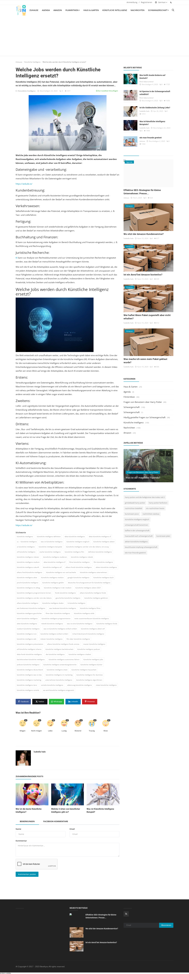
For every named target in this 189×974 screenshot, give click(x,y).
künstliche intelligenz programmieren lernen (34, 593)
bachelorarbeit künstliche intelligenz (31, 659)
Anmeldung (132, 2)
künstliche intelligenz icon (27, 634)
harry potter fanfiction (158, 503)
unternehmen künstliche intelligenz (58, 680)
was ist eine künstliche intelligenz (79, 623)
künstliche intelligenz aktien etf (93, 629)
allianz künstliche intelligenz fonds (93, 593)
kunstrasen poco (132, 514)
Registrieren (146, 2)
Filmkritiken (71, 10)
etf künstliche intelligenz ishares (29, 649)
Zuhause (33, 10)
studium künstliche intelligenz (28, 629)
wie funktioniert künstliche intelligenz (31, 608)
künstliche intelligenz (25, 536)
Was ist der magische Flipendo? (143, 477)
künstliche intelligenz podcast (88, 649)
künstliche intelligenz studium (28, 562)
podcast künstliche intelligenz (28, 664)
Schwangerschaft (157, 10)
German (162, 2)
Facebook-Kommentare (55, 821)
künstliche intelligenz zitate (57, 670)
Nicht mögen (36, 730)
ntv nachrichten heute (155, 508)
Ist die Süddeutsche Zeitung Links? (154, 107)
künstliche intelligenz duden (53, 603)
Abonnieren (166, 925)
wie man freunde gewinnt (150, 138)
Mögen (22, 730)
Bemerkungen (27, 821)
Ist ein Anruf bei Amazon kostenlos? (143, 274)
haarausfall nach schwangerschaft (139, 536)
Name (18, 829)
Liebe (50, 730)
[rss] (126, 914)
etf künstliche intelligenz (26, 552)
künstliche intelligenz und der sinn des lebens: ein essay (87, 547)
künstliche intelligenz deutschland (30, 670)
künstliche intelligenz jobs (93, 659)
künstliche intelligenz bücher (91, 664)
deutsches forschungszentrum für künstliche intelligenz (89, 582)
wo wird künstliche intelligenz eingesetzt (58, 690)
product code (4, 973)
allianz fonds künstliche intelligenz (79, 567)
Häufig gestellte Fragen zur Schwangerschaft (144, 417)
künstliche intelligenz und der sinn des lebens (34, 598)
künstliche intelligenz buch (103, 577)
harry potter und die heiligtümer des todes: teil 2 (145, 497)
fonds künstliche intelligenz (65, 593)
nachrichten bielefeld (133, 508)
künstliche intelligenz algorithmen (89, 680)
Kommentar (21, 840)
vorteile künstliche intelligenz (52, 685)
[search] (173, 10)
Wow (105, 730)
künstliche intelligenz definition (49, 536)
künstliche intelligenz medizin (52, 577)
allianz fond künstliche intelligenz (29, 572)
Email (72, 829)
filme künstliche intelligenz (79, 562)
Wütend (78, 730)
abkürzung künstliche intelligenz (79, 685)
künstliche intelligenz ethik (84, 613)
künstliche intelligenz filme (90, 608)
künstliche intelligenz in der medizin (57, 588)
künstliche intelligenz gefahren (96, 598)
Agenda (46, 10)
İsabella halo (40, 751)
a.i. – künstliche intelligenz (27, 541)
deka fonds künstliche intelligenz (29, 654)
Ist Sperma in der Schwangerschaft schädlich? (154, 92)
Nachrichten (137, 10)
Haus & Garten (91, 10)
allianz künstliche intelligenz (27, 603)
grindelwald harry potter (135, 503)
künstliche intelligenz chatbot (80, 654)
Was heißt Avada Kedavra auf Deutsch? (152, 76)
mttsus (142, 141)
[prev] (161, 453)
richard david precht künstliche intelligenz (88, 634)
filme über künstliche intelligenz (58, 613)
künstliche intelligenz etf (52, 567)
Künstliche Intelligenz (114, 10)
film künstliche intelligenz (103, 562)
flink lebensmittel (146, 81)
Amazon (57, 10)
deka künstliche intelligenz (75, 536)
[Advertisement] (94, 36)
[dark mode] (171, 2)
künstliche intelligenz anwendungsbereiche (60, 664)
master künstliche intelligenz (94, 644)
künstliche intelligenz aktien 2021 (88, 588)
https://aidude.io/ (24, 183)
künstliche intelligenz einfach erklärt (54, 634)
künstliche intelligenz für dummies (90, 675)
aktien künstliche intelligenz (106, 567)
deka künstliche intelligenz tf (54, 562)
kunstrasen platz (163, 536)
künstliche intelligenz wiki (26, 639)
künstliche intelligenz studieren (55, 557)
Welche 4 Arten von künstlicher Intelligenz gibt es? (65, 810)
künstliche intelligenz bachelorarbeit (59, 649)
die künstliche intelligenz (55, 654)
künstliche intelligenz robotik (82, 557)
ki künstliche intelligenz (76, 603)
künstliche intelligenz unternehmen (93, 572)
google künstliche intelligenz (78, 577)
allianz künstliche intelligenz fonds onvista (63, 644)
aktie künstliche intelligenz (27, 623)
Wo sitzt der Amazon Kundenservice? (144, 234)
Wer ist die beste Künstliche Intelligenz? (29, 810)
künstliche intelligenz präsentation (30, 644)
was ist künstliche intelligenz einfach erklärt (60, 629)
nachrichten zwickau (151, 514)
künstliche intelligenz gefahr (53, 582)
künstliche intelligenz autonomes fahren (64, 659)
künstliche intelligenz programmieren (56, 618)
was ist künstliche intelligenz (52, 541)
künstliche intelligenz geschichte (29, 613)
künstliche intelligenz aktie (27, 577)
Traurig (92, 730)
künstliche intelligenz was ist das (29, 675)
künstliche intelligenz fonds (106, 623)
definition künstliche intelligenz (100, 552)
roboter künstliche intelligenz (51, 639)
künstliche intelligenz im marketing (59, 675)
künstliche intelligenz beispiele (50, 547)
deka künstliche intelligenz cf (100, 536)
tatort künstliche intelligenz (27, 618)
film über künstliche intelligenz (78, 639)
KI (16, 257)
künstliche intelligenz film (74, 552)
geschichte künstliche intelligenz (68, 598)
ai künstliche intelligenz (26, 547)
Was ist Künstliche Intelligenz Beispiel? (100, 810)
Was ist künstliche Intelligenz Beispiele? (152, 122)
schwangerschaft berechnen (136, 525)
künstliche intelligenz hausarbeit (84, 670)
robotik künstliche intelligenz (52, 623)
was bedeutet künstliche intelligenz (62, 608)
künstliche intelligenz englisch (78, 541)
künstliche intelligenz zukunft (28, 567)
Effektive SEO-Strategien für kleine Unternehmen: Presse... (101, 916)
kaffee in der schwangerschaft (137, 530)
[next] (169, 453)
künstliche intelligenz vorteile (28, 690)
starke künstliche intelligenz (50, 552)
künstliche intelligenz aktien (104, 541)
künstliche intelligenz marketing (29, 680)
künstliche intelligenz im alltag (28, 588)
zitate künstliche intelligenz (106, 685)
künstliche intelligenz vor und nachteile (61, 572)
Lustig (64, 730)
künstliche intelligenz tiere (27, 685)
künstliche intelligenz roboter (28, 557)
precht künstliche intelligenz (27, 582)
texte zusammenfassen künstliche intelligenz (91, 618)
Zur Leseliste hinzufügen (108, 91)
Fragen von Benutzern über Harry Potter (143, 402)
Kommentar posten (27, 874)
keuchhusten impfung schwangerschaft (141, 547)
